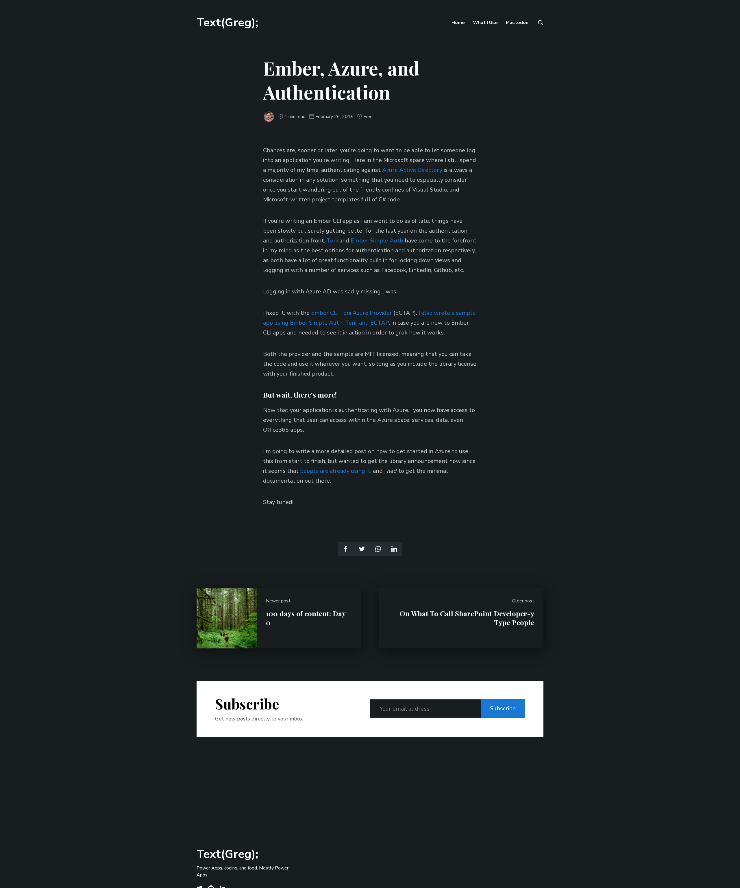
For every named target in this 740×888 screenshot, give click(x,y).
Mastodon (517, 22)
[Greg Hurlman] (269, 116)
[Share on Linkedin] (394, 549)
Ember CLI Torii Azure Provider (351, 313)
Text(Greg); (227, 22)
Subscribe (503, 708)
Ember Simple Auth (377, 240)
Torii (332, 240)
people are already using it (335, 471)
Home (458, 22)
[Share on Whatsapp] (378, 549)
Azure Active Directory (412, 170)
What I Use (485, 22)
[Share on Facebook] (346, 549)
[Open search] (539, 22)
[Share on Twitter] (362, 549)
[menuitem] (458, 22)
